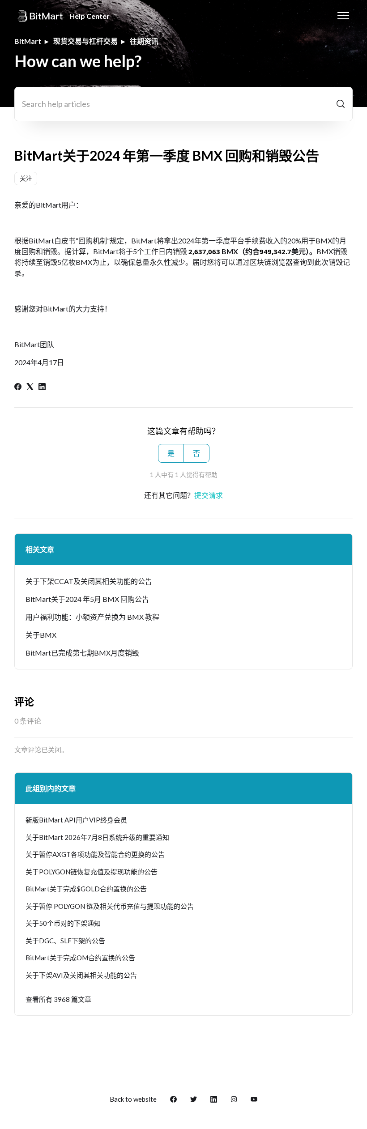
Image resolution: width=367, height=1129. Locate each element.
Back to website (133, 1099)
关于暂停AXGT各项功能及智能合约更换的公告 (95, 854)
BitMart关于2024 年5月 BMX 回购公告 (87, 599)
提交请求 (208, 495)
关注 (26, 178)
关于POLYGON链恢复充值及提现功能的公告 (92, 872)
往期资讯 (144, 41)
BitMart (27, 41)
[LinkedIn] (42, 387)
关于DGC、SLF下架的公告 (65, 941)
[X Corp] (30, 387)
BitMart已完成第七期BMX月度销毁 (82, 652)
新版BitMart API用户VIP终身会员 (76, 820)
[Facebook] (17, 387)
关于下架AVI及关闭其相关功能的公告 (81, 975)
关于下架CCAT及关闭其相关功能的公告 (89, 581)
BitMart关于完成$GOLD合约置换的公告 (86, 889)
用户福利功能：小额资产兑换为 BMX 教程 (92, 617)
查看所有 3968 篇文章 (58, 999)
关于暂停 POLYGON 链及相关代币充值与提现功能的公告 (110, 906)
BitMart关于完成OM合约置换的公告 (80, 958)
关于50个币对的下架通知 (63, 923)
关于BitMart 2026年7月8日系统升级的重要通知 (97, 837)
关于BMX (41, 635)
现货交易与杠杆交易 (85, 41)
